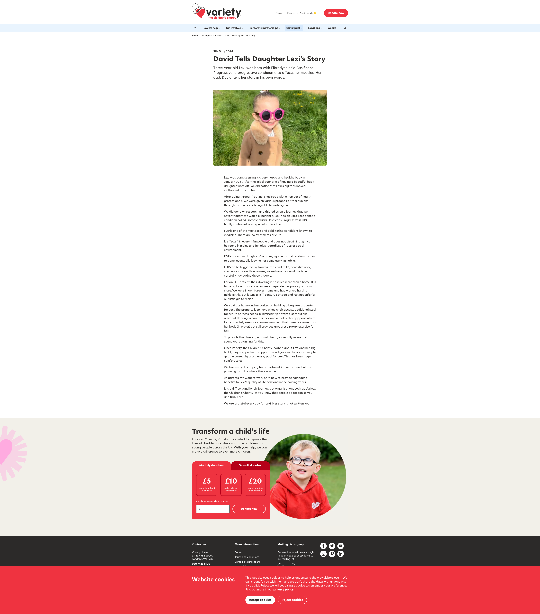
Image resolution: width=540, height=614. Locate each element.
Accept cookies (260, 600)
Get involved (233, 28)
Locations (314, 28)
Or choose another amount (213, 501)
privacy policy (283, 589)
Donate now (336, 13)
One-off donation (250, 465)
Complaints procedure (247, 562)
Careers (239, 552)
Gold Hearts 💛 (308, 13)
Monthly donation (211, 465)
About (332, 28)
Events (290, 13)
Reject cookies (292, 600)
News (279, 13)
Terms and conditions (247, 557)
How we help (210, 28)
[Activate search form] (345, 28)
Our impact (293, 28)
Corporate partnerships (263, 28)
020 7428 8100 (201, 564)
